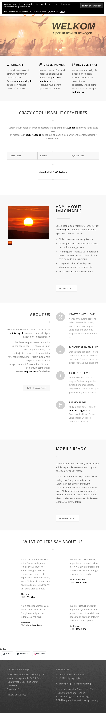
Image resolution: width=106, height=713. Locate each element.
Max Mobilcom (35, 625)
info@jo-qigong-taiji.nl (69, 678)
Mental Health (15, 155)
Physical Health (77, 155)
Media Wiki (82, 582)
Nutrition (43, 155)
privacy (62, 11)
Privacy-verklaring (16, 694)
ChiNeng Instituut (67, 700)
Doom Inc (81, 628)
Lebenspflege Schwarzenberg (73, 696)
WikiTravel (32, 597)
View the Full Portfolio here (53, 172)
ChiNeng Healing (89, 700)
